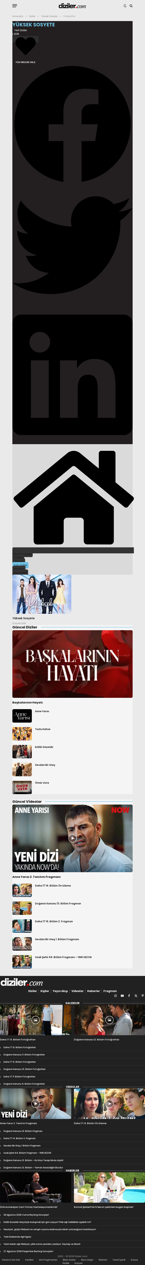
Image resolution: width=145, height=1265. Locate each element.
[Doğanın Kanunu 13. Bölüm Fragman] (22, 908)
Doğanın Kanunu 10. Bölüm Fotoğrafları (24, 1069)
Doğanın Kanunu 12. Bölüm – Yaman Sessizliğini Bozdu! (33, 1167)
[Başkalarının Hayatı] (72, 664)
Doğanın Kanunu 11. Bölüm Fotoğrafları (24, 1054)
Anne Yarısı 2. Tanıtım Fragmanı (36, 877)
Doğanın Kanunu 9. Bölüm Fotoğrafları (24, 1083)
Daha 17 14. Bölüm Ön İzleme (53, 885)
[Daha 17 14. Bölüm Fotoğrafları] (35, 1020)
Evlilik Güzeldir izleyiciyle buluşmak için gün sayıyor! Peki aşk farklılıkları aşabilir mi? (47, 1222)
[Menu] (14, 6)
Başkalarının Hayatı (27, 703)
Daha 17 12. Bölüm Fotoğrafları (20, 1061)
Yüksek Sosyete (23, 618)
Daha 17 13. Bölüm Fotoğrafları (20, 1047)
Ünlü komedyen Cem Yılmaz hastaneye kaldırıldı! (28, 1207)
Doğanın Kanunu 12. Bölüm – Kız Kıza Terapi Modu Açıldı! (33, 1160)
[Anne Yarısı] (22, 716)
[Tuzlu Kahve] (22, 733)
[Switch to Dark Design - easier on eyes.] (125, 5)
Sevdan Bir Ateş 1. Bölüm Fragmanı (57, 939)
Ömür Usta (42, 783)
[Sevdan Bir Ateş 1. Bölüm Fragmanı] (22, 944)
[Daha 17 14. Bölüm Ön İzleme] (22, 890)
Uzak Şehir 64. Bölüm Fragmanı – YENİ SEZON (63, 957)
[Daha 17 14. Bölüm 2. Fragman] (22, 926)
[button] (72, 124)
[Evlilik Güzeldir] (22, 751)
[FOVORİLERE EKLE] (25, 39)
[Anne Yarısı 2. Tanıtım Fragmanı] (72, 838)
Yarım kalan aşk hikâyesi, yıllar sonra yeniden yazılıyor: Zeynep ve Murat (42, 1244)
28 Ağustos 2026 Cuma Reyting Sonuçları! (26, 1214)
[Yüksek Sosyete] (41, 594)
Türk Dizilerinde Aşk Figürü (17, 1236)
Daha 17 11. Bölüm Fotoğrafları (19, 1076)
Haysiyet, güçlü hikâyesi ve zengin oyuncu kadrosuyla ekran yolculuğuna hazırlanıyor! (50, 1229)
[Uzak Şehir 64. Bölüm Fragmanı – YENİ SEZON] (22, 961)
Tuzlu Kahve (42, 729)
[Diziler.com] (72, 6)
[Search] (131, 6)
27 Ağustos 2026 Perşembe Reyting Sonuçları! (28, 1251)
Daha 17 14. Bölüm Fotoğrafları (18, 1039)
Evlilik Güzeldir (44, 747)
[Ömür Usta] (22, 787)
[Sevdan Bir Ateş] (22, 769)
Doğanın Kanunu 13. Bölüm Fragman (58, 903)
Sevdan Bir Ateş (45, 765)
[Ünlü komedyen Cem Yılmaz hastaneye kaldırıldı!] (35, 1187)
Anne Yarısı (42, 711)
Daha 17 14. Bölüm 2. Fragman (54, 921)
